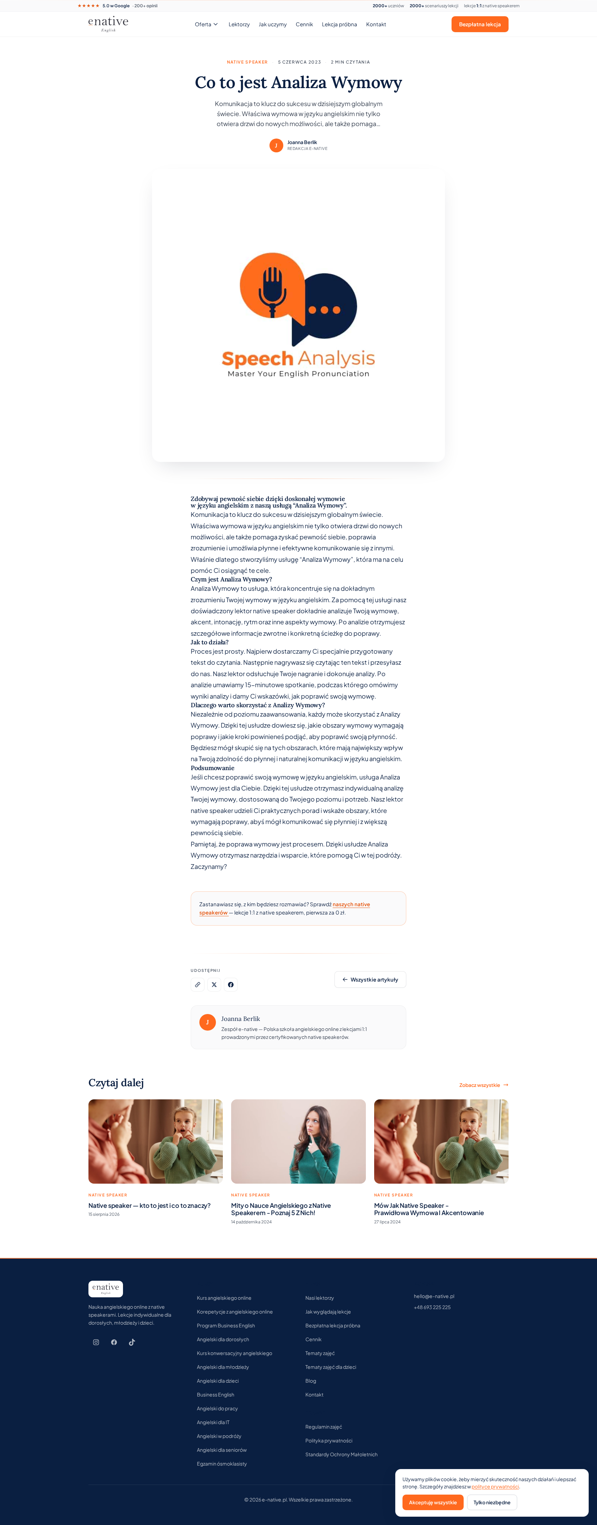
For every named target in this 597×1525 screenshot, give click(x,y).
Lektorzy (239, 24)
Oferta (203, 24)
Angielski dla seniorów (222, 1450)
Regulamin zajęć (323, 1426)
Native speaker (247, 62)
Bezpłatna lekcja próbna (332, 1325)
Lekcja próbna (339, 24)
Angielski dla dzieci (218, 1380)
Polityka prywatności (328, 1440)
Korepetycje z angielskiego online (235, 1311)
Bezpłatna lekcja (480, 24)
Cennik (304, 24)
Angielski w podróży (219, 1436)
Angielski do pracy (217, 1408)
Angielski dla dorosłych (223, 1339)
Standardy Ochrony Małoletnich (341, 1454)
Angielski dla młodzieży (223, 1367)
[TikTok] (132, 1342)
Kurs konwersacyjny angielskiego (234, 1353)
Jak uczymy (273, 24)
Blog (310, 1380)
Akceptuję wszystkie (433, 1502)
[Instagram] (96, 1342)
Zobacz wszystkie (479, 1085)
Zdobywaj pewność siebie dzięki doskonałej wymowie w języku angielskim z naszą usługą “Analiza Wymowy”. (269, 502)
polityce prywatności (495, 1486)
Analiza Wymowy (215, 588)
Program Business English (226, 1325)
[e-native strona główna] (108, 24)
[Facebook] (114, 1342)
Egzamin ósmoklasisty (222, 1463)
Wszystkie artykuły (374, 979)
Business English (215, 1394)
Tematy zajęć (320, 1353)
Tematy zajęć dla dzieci (330, 1367)
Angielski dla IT (213, 1422)
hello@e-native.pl (434, 1296)
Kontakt (376, 24)
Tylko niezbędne (492, 1502)
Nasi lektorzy (319, 1298)
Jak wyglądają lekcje (328, 1311)
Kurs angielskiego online (224, 1298)
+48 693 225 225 (432, 1307)
